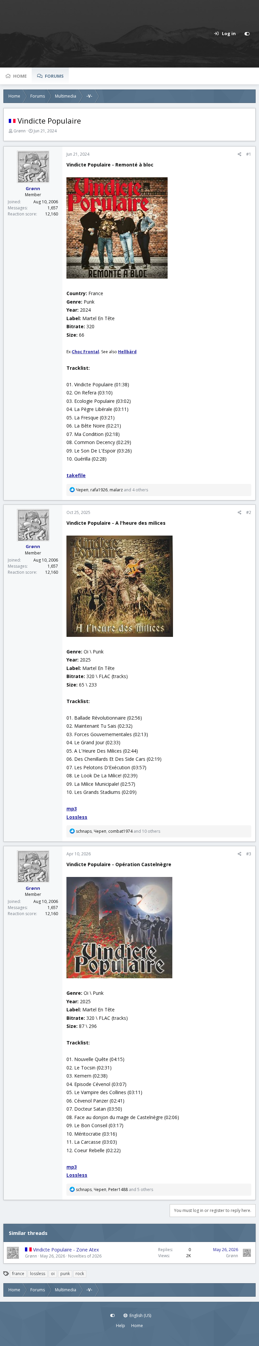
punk (65, 1273)
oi (53, 1273)
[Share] (239, 154)
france (18, 1273)
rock (80, 1273)
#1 (248, 154)
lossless (37, 1273)
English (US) (139, 1315)
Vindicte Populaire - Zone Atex (66, 1249)
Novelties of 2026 (85, 1256)
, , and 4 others (112, 490)
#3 (248, 854)
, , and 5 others (114, 1189)
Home (20, 76)
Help (120, 1325)
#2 (248, 512)
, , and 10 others (118, 831)
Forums (54, 76)
